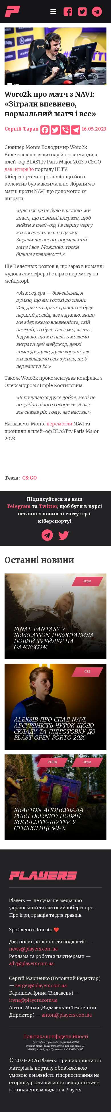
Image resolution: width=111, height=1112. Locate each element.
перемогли (59, 424)
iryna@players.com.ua (33, 1000)
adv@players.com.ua (31, 963)
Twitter (48, 506)
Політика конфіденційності (55, 1036)
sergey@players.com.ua (41, 985)
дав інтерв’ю (19, 169)
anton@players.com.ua (67, 1015)
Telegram (19, 506)
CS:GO (29, 478)
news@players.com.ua (33, 949)
